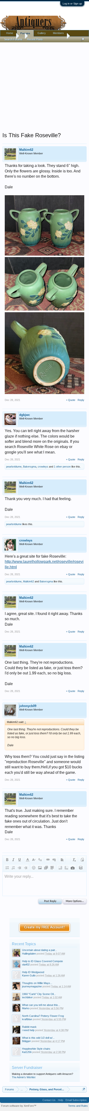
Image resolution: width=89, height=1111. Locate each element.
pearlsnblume (14, 466)
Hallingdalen (29, 953)
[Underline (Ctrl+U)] (19, 859)
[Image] (40, 868)
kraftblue (27, 1019)
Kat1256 (27, 1052)
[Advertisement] (44, 86)
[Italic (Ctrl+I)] (13, 859)
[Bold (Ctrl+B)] (7, 859)
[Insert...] (52, 868)
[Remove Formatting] (74, 859)
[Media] (46, 868)
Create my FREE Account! (44, 927)
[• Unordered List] (7, 868)
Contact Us (49, 1100)
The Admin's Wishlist (23, 1077)
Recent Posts (35, 39)
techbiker (27, 997)
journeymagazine (32, 986)
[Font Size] (34, 859)
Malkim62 (26, 149)
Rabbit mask (29, 1026)
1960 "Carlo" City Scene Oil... (39, 994)
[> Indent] (25, 868)
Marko (25, 1008)
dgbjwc (24, 415)
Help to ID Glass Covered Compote (42, 961)
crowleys (43, 466)
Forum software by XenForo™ (18, 1105)
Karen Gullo (29, 975)
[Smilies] (34, 868)
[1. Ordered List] (13, 868)
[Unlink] (54, 859)
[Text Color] (27, 859)
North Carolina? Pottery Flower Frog (43, 1015)
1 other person (62, 466)
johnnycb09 (27, 706)
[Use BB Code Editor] (82, 859)
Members (58, 33)
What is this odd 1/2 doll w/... (38, 1037)
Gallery (41, 33)
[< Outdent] (19, 868)
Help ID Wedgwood (33, 972)
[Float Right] (66, 868)
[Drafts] (81, 868)
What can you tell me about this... (41, 1005)
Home (9, 33)
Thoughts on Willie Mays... (37, 983)
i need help (28, 1030)
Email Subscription (76, 1100)
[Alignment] (62, 859)
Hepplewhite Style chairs (36, 1048)
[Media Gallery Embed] (72, 868)
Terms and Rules (78, 1105)
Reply (81, 400)
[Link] (48, 859)
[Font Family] (40, 859)
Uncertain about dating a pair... (39, 950)
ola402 (26, 964)
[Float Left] (60, 868)
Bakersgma (29, 466)
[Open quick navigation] (83, 1089)
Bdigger (26, 1041)
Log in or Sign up (72, 3)
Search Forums (13, 39)
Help (60, 1100)
